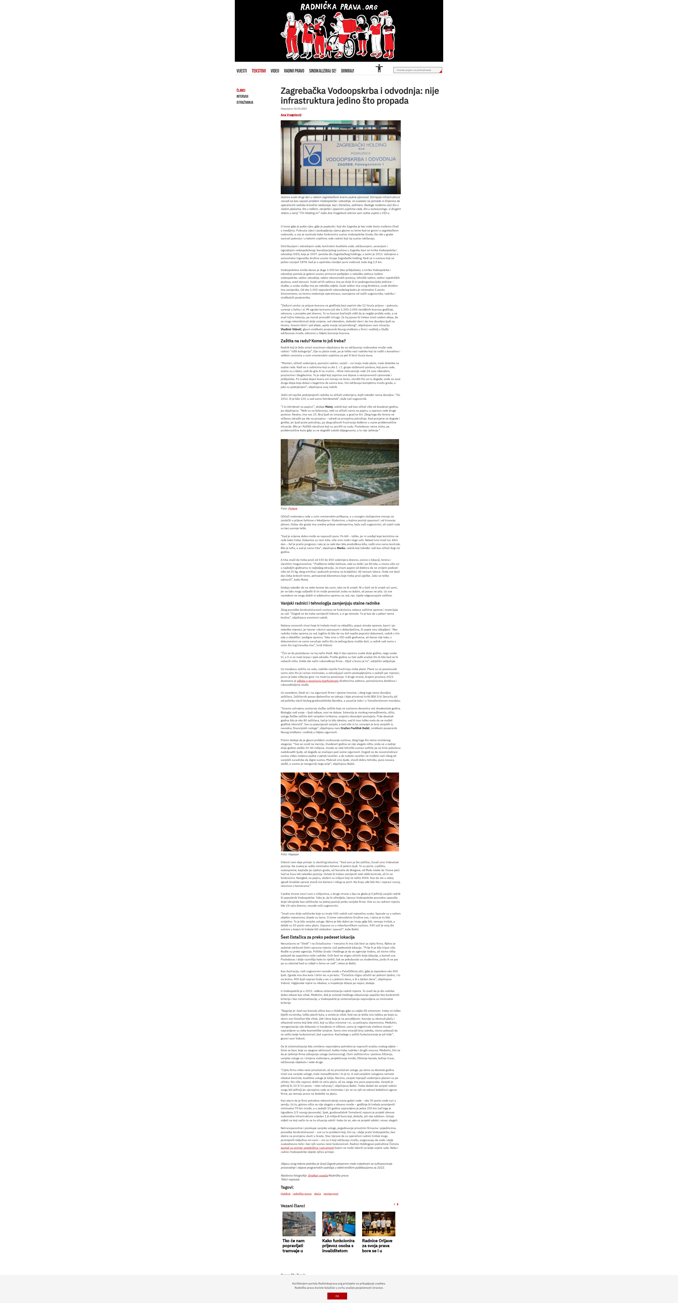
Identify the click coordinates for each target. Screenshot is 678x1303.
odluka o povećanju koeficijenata (318, 681)
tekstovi (259, 71)
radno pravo (294, 71)
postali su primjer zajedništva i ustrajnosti (307, 1148)
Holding (285, 1193)
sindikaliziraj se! (322, 71)
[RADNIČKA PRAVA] (339, 31)
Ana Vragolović (291, 115)
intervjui (242, 96)
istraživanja (245, 102)
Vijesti (242, 71)
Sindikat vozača (318, 1175)
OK (337, 1296)
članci (241, 90)
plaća (317, 1193)
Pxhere (292, 508)
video (275, 71)
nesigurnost (330, 1193)
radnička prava (302, 1193)
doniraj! (347, 71)
